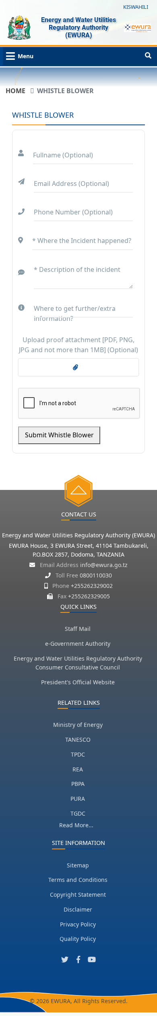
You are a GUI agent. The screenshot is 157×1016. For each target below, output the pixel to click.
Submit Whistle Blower (59, 434)
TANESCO (78, 739)
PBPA (78, 784)
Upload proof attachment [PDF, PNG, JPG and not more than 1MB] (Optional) (78, 345)
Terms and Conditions (77, 879)
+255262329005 (89, 596)
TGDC (77, 813)
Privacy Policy (78, 924)
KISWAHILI (135, 6)
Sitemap (78, 865)
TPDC (78, 754)
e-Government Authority (77, 643)
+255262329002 (92, 586)
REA (77, 769)
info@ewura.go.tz (104, 565)
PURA (77, 798)
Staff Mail (78, 628)
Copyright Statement (78, 894)
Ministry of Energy (78, 724)
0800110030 (96, 575)
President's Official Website (78, 682)
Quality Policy (78, 939)
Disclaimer (78, 909)
